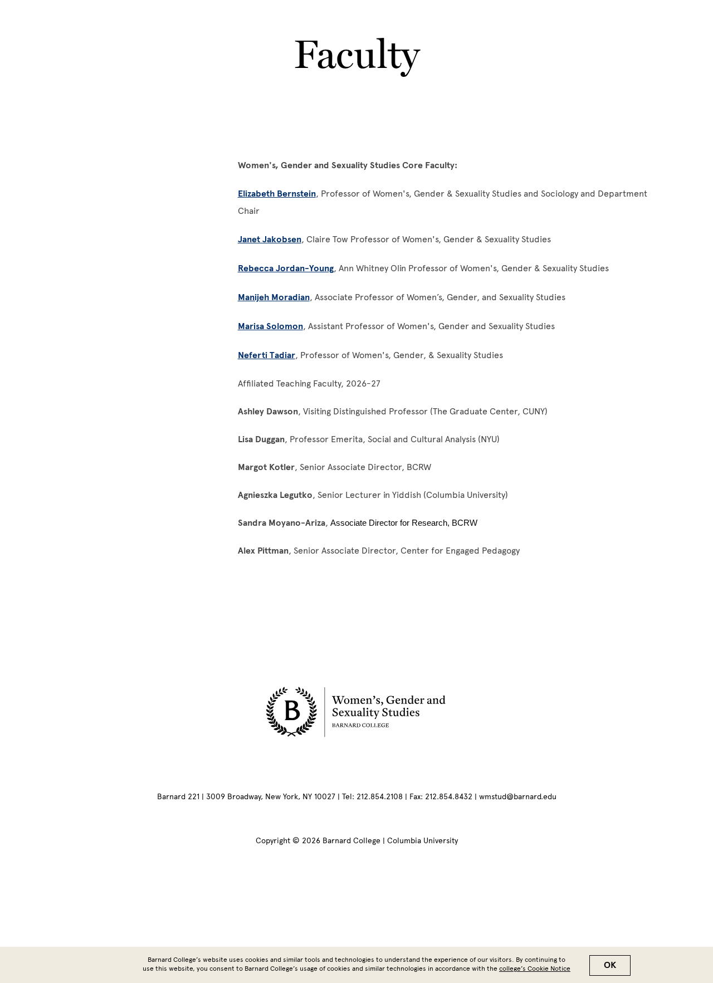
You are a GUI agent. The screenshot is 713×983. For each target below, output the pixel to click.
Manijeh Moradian (274, 297)
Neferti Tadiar (266, 355)
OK (610, 965)
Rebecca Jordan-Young (286, 268)
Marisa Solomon (270, 326)
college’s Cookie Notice (534, 968)
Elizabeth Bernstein (277, 193)
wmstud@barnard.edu (517, 796)
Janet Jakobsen (269, 239)
